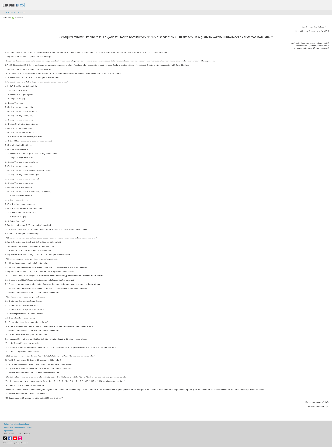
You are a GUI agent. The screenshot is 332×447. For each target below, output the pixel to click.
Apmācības (8, 431)
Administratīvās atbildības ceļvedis (18, 427)
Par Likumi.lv (24, 434)
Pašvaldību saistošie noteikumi (16, 424)
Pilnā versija (9, 434)
